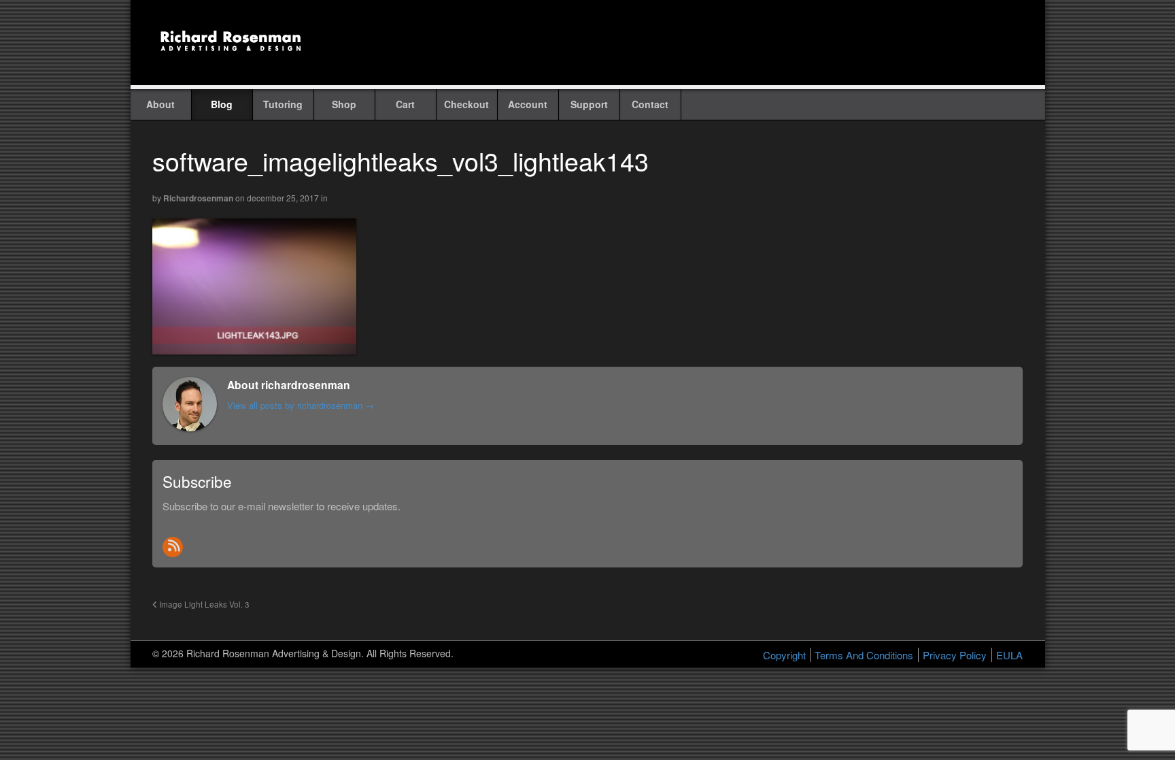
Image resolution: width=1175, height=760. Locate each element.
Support (589, 104)
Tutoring (283, 104)
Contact (650, 104)
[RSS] (173, 547)
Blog (222, 104)
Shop (344, 104)
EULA (1009, 655)
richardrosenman (198, 198)
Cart (405, 104)
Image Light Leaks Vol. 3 (203, 604)
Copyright (784, 655)
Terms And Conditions (864, 655)
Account (527, 104)
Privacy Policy (955, 655)
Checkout (466, 104)
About (160, 104)
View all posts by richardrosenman (300, 405)
